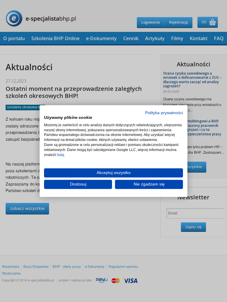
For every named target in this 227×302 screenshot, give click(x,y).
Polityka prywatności (164, 113)
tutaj (60, 154)
